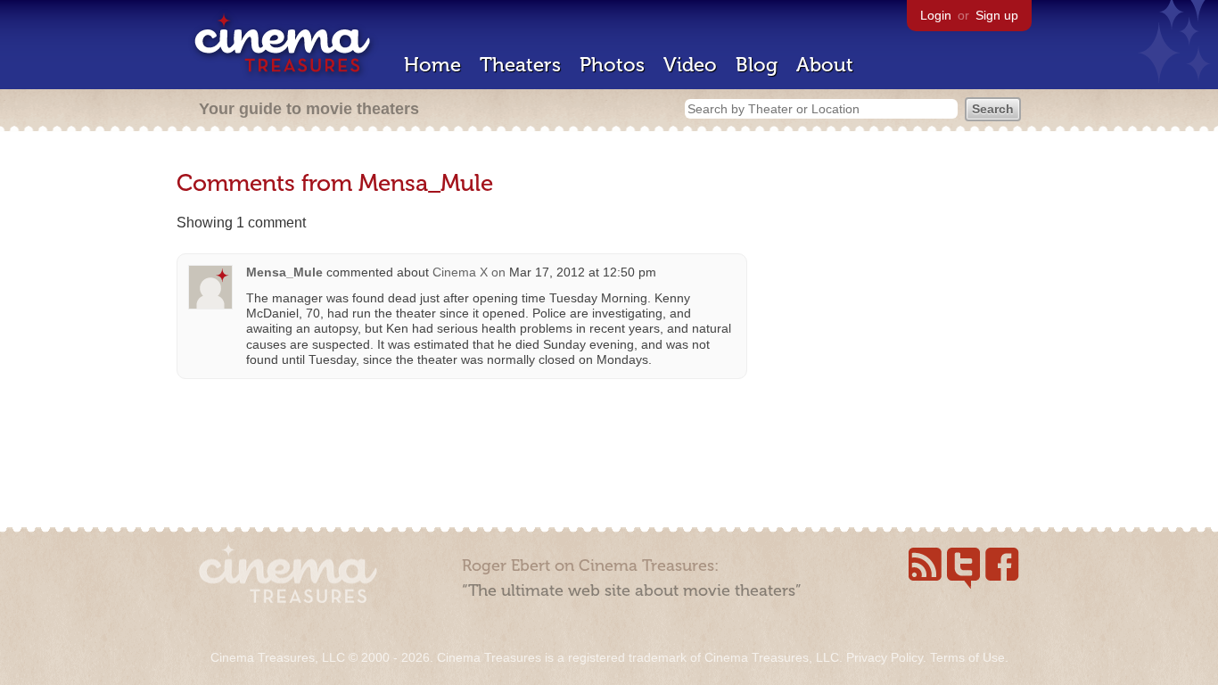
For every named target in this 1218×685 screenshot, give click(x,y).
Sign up (996, 15)
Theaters (520, 65)
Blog (757, 65)
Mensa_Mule (284, 272)
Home (432, 65)
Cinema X (460, 272)
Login (935, 15)
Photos (612, 65)
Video (690, 65)
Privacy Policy (884, 657)
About (824, 65)
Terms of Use (967, 657)
